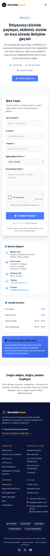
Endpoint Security (34, 450)
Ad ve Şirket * (12, 118)
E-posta (9, 131)
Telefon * (10, 143)
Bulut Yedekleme (8, 467)
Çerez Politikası (40, 542)
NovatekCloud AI (33, 489)
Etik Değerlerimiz (8, 493)
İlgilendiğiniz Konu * (15, 156)
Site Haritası (25, 545)
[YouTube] (30, 550)
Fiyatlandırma (7, 505)
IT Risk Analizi (32, 484)
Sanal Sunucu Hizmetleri (11, 454)
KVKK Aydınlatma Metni (12, 542)
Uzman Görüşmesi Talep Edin (15, 433)
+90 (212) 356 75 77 (18, 283)
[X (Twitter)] (25, 550)
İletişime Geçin (32, 493)
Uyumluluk (31, 473)
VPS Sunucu (7, 463)
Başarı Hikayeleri (8, 497)
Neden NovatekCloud (10, 489)
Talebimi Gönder (26, 215)
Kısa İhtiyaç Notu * (15, 169)
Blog (4, 501)
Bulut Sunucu (7, 450)
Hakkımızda (6, 484)
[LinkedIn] (19, 550)
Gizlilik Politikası (27, 542)
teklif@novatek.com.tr (19, 290)
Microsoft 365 (32, 454)
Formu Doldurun (26, 78)
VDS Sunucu (7, 458)
